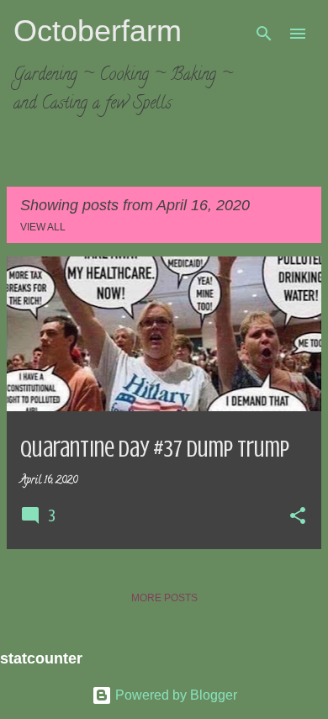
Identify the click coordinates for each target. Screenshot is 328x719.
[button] (298, 517)
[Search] (264, 33)
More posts (164, 598)
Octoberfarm (97, 30)
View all (43, 227)
